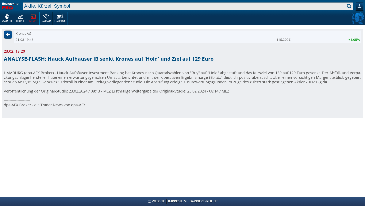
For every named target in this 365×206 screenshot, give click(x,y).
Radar (46, 21)
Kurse (20, 21)
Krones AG (23, 33)
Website (158, 201)
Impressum (177, 201)
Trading (60, 21)
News (33, 21)
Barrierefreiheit (204, 201)
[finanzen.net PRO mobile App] (10, 5)
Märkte (7, 21)
